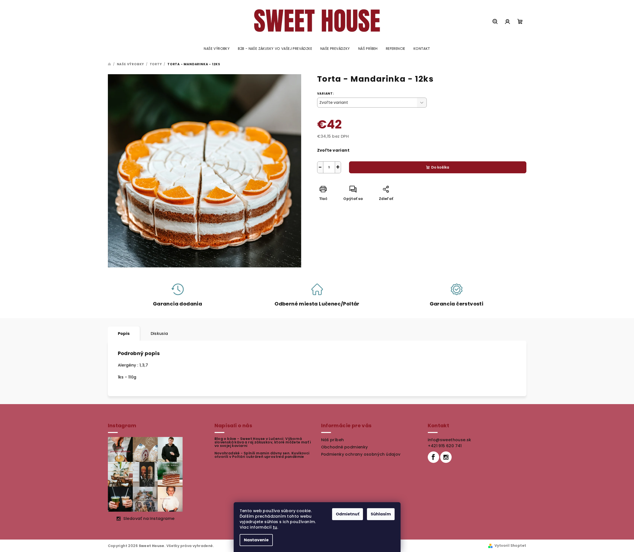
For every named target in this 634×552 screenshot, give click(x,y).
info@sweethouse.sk (449, 440)
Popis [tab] (124, 333)
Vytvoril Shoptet (510, 545)
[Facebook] (433, 457)
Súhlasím (381, 514)
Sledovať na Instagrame (149, 518)
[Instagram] (446, 457)
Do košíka (440, 167)
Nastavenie (256, 540)
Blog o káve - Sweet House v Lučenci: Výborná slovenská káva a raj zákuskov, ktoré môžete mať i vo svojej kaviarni (262, 442)
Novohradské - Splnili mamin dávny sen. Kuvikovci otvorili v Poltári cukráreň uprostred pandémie (262, 454)
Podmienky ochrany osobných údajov (361, 454)
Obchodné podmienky (344, 447)
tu (275, 527)
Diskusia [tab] (159, 333)
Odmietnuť (347, 514)
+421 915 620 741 (445, 446)
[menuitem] (217, 48)
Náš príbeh (332, 440)
